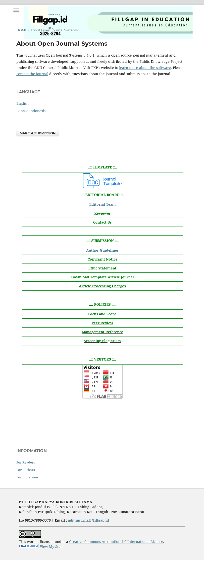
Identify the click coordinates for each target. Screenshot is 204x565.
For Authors (25, 469)
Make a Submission (38, 133)
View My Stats (51, 546)
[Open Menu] (16, 10)
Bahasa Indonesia (31, 110)
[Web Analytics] (29, 546)
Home (21, 30)
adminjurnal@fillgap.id (88, 520)
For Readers (25, 462)
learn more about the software (145, 67)
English (22, 103)
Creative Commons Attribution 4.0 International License (116, 541)
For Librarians (27, 477)
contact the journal (32, 73)
